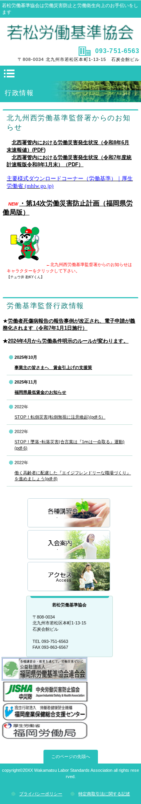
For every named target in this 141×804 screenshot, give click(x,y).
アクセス (69, 577)
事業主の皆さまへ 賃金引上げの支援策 (53, 367)
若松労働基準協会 (71, 31)
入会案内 (69, 545)
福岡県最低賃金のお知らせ (40, 392)
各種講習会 (69, 513)
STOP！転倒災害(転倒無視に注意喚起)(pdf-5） (59, 417)
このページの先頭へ (70, 756)
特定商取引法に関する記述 (104, 793)
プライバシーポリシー (40, 793)
